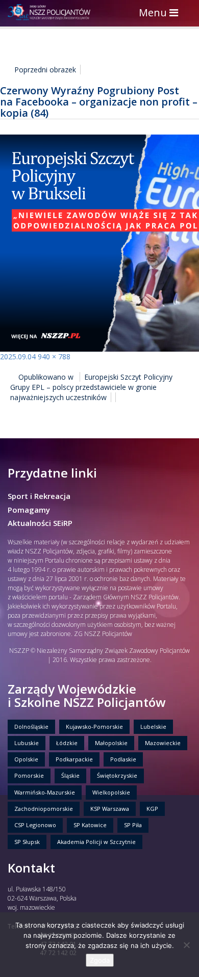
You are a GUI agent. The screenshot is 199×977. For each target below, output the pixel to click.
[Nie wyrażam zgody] (186, 945)
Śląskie (70, 775)
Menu (161, 13)
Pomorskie (29, 775)
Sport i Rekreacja (39, 496)
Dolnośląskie (31, 726)
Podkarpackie (74, 759)
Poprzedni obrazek (45, 69)
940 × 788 (54, 356)
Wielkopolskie (111, 792)
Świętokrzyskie (117, 775)
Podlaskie (123, 759)
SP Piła (133, 825)
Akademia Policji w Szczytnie (96, 842)
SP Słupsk (27, 842)
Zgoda (100, 960)
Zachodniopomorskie (43, 808)
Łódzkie (67, 743)
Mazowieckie (163, 743)
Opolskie (26, 759)
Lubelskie (153, 726)
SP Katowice (90, 825)
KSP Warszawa (109, 808)
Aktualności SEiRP (40, 523)
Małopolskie (111, 743)
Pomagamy (29, 510)
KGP (152, 808)
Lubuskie (26, 743)
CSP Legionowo (35, 825)
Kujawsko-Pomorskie (94, 726)
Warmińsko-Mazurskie (44, 792)
